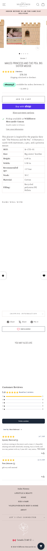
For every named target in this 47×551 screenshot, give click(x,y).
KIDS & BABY (23, 501)
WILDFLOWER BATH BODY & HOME (23, 505)
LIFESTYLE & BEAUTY (23, 493)
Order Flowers (23, 488)
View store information (14, 129)
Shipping (13, 78)
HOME (23, 497)
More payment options (23, 112)
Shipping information (23, 313)
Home (22, 58)
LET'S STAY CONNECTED (22, 517)
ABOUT (23, 509)
